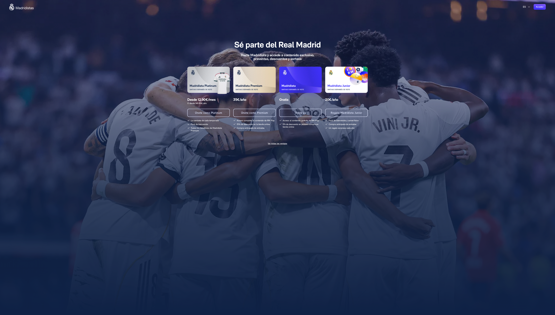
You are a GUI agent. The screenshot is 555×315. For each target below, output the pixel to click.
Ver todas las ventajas (277, 143)
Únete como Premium (254, 112)
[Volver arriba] (21, 6)
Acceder (539, 7)
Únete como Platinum (208, 112)
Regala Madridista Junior (346, 112)
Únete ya (300, 112)
